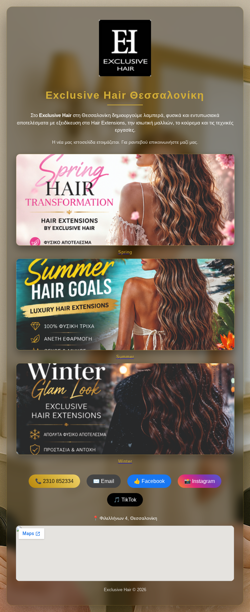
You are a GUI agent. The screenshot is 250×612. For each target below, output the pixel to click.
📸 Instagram (199, 481)
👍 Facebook (149, 481)
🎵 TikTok (125, 500)
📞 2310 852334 (54, 481)
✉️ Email (103, 481)
